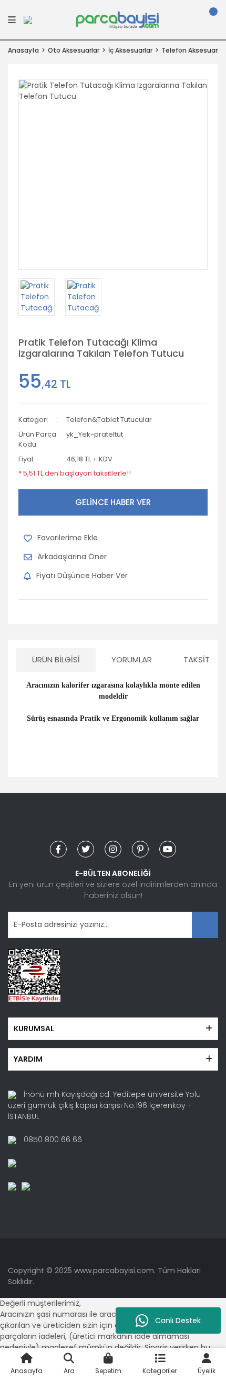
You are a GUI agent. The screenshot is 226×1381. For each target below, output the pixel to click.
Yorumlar (131, 659)
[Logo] (117, 19)
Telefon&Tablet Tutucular (109, 420)
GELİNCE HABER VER (113, 502)
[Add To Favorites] (60, 538)
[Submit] (205, 925)
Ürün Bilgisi (56, 659)
